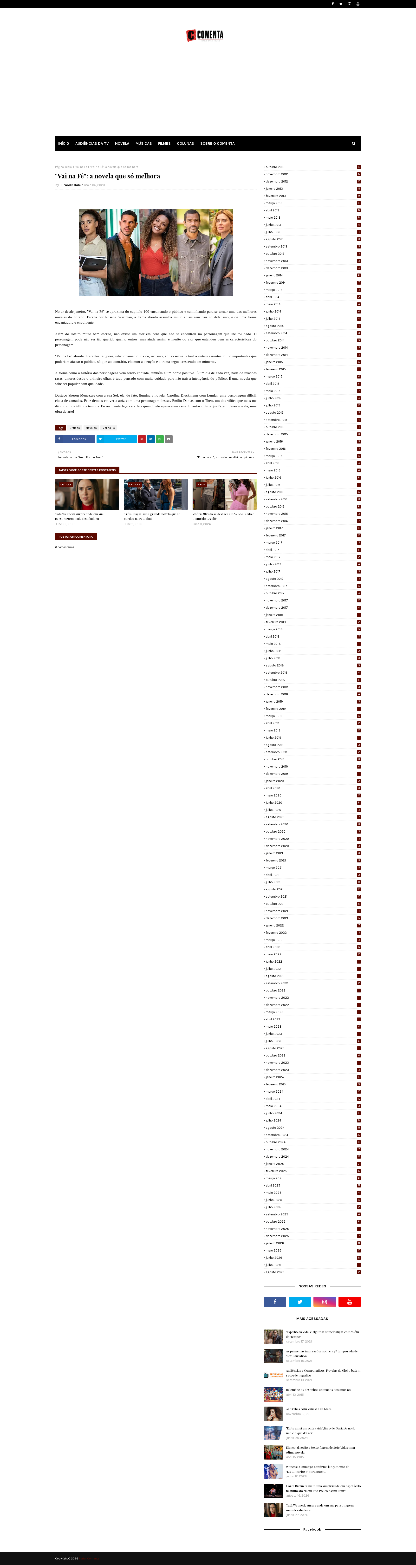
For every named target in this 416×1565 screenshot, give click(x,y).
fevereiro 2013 (313, 196)
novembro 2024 (313, 1149)
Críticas (75, 428)
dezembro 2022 (312, 1005)
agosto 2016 (313, 492)
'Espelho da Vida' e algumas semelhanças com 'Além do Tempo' (322, 1334)
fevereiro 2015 (312, 369)
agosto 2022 (312, 976)
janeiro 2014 (313, 275)
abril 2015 (313, 383)
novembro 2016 (313, 513)
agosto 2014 (313, 326)
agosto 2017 (313, 578)
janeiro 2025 (313, 1164)
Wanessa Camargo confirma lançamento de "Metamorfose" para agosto (317, 1469)
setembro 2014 (313, 333)
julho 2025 (313, 1207)
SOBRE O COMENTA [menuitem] (217, 143)
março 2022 (313, 940)
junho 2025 (313, 1200)
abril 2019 (313, 723)
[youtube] (358, 4)
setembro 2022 (313, 983)
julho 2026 (312, 1265)
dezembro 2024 (313, 1156)
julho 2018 (313, 658)
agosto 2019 (313, 745)
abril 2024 (313, 1099)
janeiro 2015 (313, 362)
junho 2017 (313, 564)
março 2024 (313, 1091)
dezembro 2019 (312, 774)
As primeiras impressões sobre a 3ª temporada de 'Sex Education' (322, 1353)
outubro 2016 (313, 506)
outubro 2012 (313, 167)
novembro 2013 (313, 261)
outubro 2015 (313, 427)
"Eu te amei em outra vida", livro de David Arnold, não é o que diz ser (320, 1430)
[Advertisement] (208, 93)
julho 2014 (313, 318)
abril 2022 (313, 947)
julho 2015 (313, 405)
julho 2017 (313, 571)
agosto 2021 (313, 889)
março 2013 (313, 203)
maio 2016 (313, 470)
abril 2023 (312, 1019)
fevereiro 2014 (313, 282)
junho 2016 (313, 477)
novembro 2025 (312, 1229)
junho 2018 (313, 651)
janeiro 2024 (313, 1077)
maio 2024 (313, 1106)
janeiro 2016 (313, 441)
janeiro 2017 (313, 528)
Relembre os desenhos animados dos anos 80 (318, 1390)
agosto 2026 (313, 1272)
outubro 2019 (313, 759)
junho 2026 (313, 1257)
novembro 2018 (313, 687)
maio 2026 (313, 1250)
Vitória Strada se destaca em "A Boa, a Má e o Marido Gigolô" (223, 516)
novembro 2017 (313, 600)
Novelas (91, 428)
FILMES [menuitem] (164, 143)
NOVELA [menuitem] (122, 143)
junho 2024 (313, 1113)
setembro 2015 (313, 420)
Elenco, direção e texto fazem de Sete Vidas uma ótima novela (320, 1449)
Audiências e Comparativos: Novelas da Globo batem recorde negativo (323, 1372)
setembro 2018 (313, 672)
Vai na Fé (81, 167)
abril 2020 (313, 788)
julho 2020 (313, 810)
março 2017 (313, 542)
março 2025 (313, 1178)
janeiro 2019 (313, 701)
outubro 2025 (313, 1221)
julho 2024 (313, 1120)
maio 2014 (313, 304)
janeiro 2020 (313, 781)
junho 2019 (312, 737)
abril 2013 (313, 210)
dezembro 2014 (313, 355)
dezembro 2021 (313, 918)
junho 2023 (312, 1034)
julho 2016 (312, 485)
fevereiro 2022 (313, 932)
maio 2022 (313, 954)
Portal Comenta (89, 1558)
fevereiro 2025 (313, 1171)
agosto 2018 (313, 665)
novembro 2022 (312, 997)
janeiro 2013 (313, 188)
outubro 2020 (313, 831)
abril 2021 (313, 875)
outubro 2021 (313, 904)
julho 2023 (313, 1041)
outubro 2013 (313, 253)
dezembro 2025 (313, 1236)
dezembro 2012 (313, 181)
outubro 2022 (312, 990)
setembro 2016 (313, 499)
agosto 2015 (313, 412)
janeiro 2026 (313, 1243)
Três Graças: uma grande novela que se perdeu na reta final (152, 516)
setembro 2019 (313, 752)
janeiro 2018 (312, 615)
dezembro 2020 (313, 846)
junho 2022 (312, 961)
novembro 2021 (313, 911)
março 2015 (313, 376)
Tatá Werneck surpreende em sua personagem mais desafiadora (79, 516)
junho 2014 (313, 311)
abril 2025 (313, 1185)
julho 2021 (313, 882)
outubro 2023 (313, 1055)
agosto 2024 (313, 1127)
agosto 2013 (313, 239)
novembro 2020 (313, 839)
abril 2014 (313, 297)
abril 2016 (313, 463)
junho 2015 (313, 398)
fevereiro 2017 (313, 535)
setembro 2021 (313, 896)
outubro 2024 (313, 1142)
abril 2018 (313, 636)
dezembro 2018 (313, 694)
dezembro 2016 (313, 521)
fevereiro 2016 (313, 448)
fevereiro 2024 (313, 1084)
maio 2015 (313, 391)
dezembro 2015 (313, 434)
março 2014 (313, 290)
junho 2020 (313, 802)
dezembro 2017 (313, 607)
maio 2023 (313, 1026)
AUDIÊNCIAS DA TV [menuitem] (92, 143)
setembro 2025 (313, 1214)
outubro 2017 (313, 593)
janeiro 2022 (313, 925)
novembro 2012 (313, 174)
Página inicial (63, 167)
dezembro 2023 (313, 1070)
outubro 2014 (313, 340)
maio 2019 (313, 730)
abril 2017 (313, 550)
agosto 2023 (312, 1048)
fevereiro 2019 (312, 709)
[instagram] (349, 4)
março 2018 (313, 629)
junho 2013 (313, 225)
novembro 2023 (312, 1062)
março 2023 (312, 1012)
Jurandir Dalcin (72, 185)
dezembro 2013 (313, 268)
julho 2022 (312, 969)
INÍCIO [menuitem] (63, 143)
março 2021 (313, 867)
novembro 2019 (313, 766)
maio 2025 (313, 1192)
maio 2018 (312, 644)
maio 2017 (313, 557)
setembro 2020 (313, 824)
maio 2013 (313, 217)
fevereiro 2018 (313, 622)
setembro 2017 (313, 586)
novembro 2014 (313, 347)
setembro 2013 (313, 246)
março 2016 (313, 456)
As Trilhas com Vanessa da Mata (309, 1409)
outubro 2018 (313, 680)
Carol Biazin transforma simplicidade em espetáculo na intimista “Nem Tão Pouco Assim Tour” (323, 1488)
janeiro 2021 (313, 853)
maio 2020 (313, 795)
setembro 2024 (313, 1135)
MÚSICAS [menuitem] (144, 143)
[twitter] (341, 4)
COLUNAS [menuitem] (185, 143)
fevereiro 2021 (313, 860)
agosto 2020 (313, 817)
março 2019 (313, 716)
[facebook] (333, 4)
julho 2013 (313, 232)
